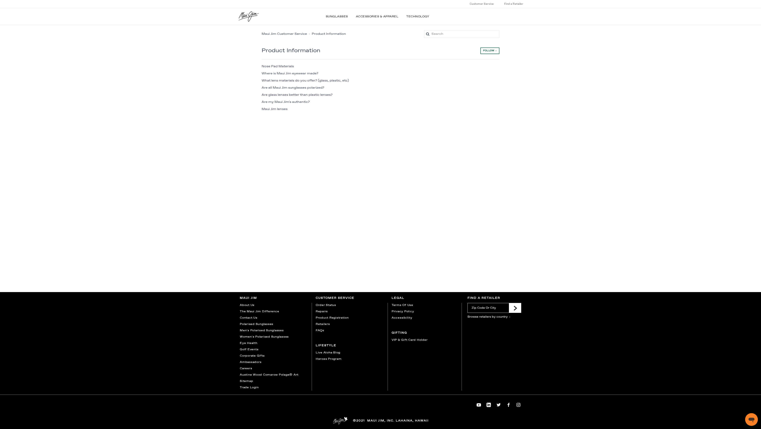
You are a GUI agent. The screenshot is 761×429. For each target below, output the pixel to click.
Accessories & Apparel (377, 16)
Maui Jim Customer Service (284, 34)
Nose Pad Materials (278, 66)
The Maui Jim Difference (259, 311)
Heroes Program (329, 359)
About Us (247, 305)
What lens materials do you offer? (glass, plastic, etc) (305, 81)
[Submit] (515, 308)
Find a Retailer (513, 4)
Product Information (329, 34)
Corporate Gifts (252, 356)
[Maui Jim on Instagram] (518, 404)
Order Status (326, 305)
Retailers (323, 324)
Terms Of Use (402, 305)
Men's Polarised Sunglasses (262, 330)
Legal (398, 298)
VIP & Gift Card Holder (410, 340)
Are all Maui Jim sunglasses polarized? (293, 88)
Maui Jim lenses (275, 109)
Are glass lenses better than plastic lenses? (297, 95)
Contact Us (248, 318)
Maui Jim (248, 298)
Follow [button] (488, 50)
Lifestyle (326, 345)
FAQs (320, 330)
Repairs (322, 311)
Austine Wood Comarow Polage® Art (269, 375)
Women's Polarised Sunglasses (264, 337)
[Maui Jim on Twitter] (499, 404)
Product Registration (332, 318)
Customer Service (482, 4)
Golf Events (249, 349)
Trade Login (249, 387)
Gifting (399, 333)
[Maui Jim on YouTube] (479, 404)
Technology (417, 16)
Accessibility (402, 318)
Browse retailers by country (488, 317)
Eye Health (248, 343)
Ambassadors (250, 362)
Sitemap (246, 381)
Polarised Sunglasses (256, 324)
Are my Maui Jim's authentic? (286, 102)
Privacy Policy (403, 311)
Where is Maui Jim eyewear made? (290, 73)
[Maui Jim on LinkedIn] (489, 404)
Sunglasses (337, 16)
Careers (246, 368)
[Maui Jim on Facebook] (508, 404)
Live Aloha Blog (328, 352)
